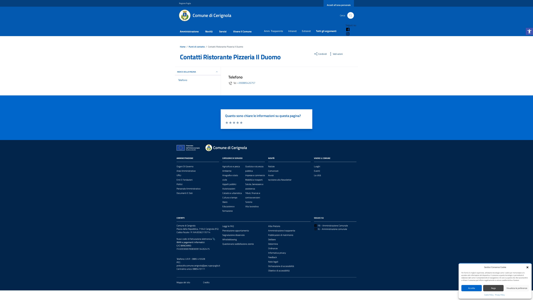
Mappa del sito (183, 282)
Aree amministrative (186, 170)
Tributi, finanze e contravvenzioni (252, 195)
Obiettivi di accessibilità (279, 270)
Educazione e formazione (228, 208)
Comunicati (273, 170)
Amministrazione (189, 31)
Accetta (471, 288)
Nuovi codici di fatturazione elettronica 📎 (196, 239)
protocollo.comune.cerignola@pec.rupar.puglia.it (198, 265)
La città (317, 175)
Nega (493, 288)
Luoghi (317, 166)
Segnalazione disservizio (233, 235)
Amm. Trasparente (273, 31)
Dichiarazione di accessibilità (281, 266)
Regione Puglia (185, 3)
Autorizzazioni (228, 188)
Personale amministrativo (188, 188)
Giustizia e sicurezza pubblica (254, 168)
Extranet (306, 31)
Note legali (273, 261)
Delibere (272, 239)
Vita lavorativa (252, 206)
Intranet (292, 31)
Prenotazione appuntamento (235, 230)
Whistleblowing (229, 239)
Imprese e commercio (255, 175)
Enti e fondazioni (185, 179)
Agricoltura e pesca (231, 166)
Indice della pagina (186, 71)
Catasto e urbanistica (232, 193)
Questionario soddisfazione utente (238, 244)
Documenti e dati (185, 193)
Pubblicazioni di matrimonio (280, 235)
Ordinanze (273, 248)
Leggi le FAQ (228, 226)
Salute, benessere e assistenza (254, 186)
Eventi (317, 170)
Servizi (223, 31)
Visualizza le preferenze (516, 288)
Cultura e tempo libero (229, 200)
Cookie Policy (489, 295)
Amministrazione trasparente (281, 230)
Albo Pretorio (274, 226)
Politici (180, 184)
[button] (529, 31)
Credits (206, 282)
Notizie (271, 166)
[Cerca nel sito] (350, 15)
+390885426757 (246, 83)
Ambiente (226, 170)
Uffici (179, 175)
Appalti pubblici (229, 184)
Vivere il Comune (242, 31)
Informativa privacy (277, 252)
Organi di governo (185, 166)
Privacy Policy (500, 295)
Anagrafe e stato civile (230, 177)
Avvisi (271, 175)
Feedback (272, 257)
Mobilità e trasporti (254, 179)
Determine (273, 244)
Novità (209, 31)
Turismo (248, 202)
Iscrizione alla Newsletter (279, 179)
